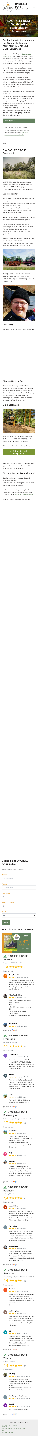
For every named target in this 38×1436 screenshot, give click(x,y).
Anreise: (5, 875)
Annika (11, 1074)
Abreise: (5, 884)
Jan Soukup (13, 1226)
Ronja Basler (13, 1024)
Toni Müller (12, 1131)
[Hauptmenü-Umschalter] (34, 7)
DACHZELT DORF (21, 5)
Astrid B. (12, 1161)
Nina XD (11, 1404)
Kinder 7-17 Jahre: (8, 902)
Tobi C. (11, 1094)
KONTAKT (4, 1427)
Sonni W (12, 1289)
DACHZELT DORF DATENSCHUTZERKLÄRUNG (13, 1428)
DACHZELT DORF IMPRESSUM (9, 1425)
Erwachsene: (6, 893)
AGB (3, 1430)
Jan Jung (12, 1374)
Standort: (5, 912)
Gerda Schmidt (14, 975)
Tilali (10, 1153)
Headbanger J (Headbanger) (18, 1396)
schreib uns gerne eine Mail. (24, 494)
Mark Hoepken (14, 1311)
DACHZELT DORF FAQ (7, 1432)
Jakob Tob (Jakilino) (16, 995)
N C (10, 1331)
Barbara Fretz (13, 1246)
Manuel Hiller (13, 1206)
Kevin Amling (13, 1054)
